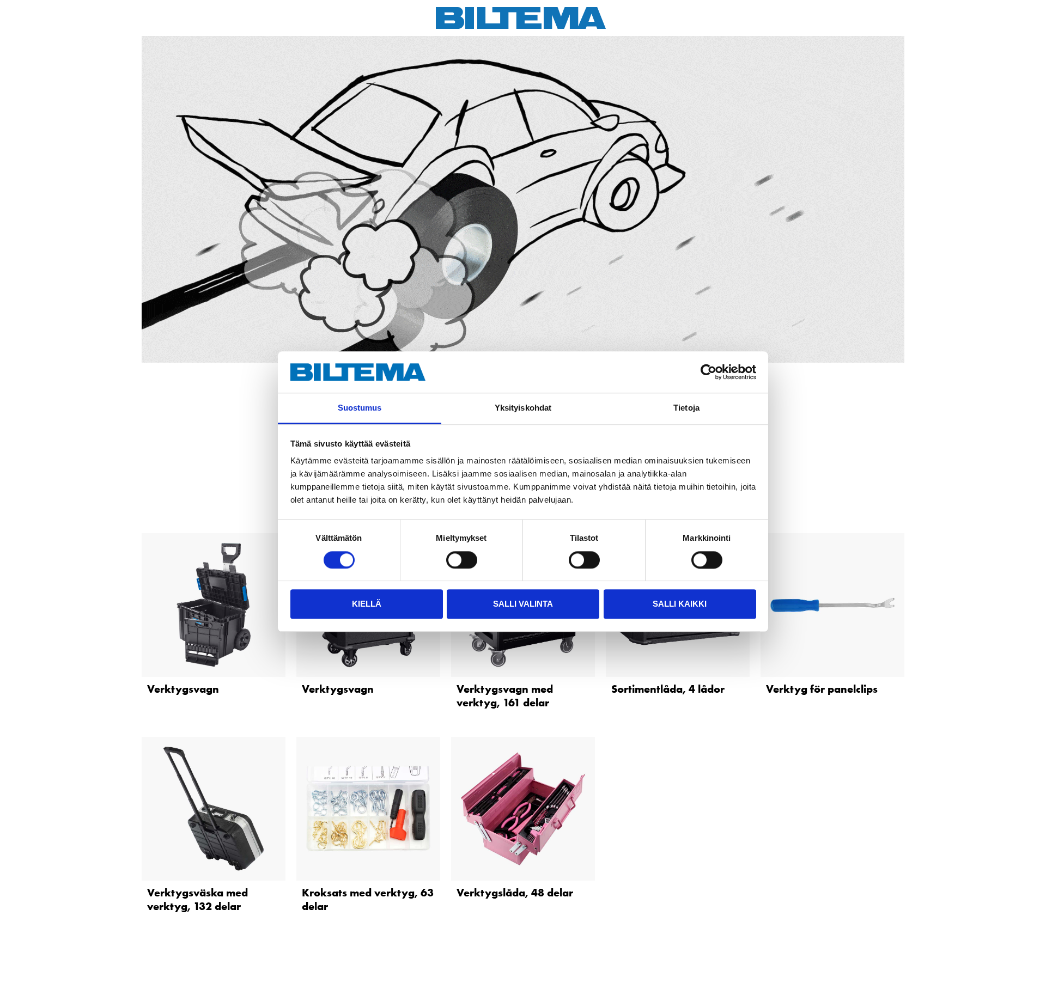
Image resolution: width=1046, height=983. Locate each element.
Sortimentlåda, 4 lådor (668, 689)
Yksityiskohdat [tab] (523, 408)
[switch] (461, 560)
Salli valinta (523, 603)
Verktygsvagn (183, 689)
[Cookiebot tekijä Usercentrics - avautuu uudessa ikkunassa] (708, 372)
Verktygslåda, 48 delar (515, 893)
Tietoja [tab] (686, 408)
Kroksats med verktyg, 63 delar (368, 899)
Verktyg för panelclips (822, 689)
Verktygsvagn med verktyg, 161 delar (505, 696)
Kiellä (366, 603)
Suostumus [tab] (360, 408)
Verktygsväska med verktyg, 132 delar (197, 899)
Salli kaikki (680, 603)
